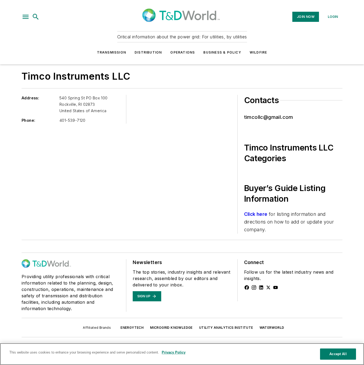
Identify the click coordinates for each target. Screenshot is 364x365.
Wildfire (258, 52)
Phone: (28, 120)
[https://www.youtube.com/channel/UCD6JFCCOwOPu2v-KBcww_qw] (275, 287)
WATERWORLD (272, 328)
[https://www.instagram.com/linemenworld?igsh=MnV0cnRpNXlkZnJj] (254, 287)
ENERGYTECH (132, 328)
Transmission (111, 52)
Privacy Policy (173, 352)
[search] (36, 17)
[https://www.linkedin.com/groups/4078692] (261, 287)
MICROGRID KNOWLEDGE (171, 328)
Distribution (148, 52)
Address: (30, 98)
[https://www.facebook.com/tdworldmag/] (246, 287)
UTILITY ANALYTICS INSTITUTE (226, 328)
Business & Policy (222, 52)
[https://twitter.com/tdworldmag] (268, 287)
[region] (182, 354)
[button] (26, 17)
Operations (182, 52)
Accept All (337, 354)
